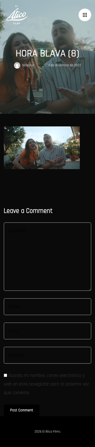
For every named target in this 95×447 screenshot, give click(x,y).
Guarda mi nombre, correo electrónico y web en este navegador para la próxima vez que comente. (46, 384)
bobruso (28, 65)
